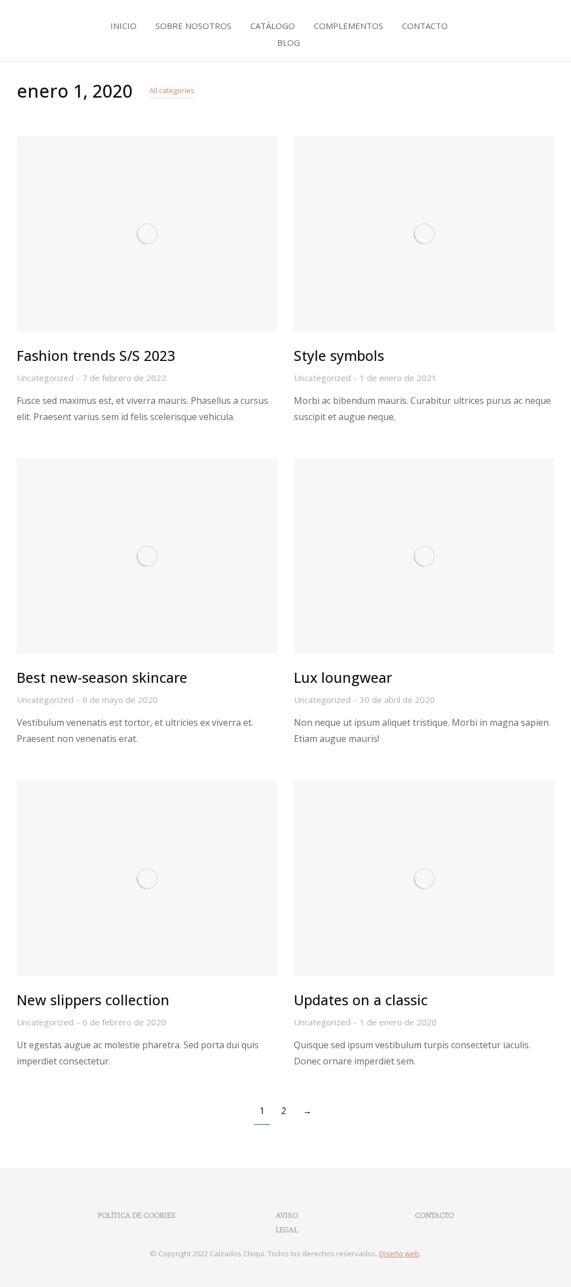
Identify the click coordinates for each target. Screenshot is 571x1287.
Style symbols (339, 355)
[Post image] (147, 234)
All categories (172, 90)
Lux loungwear (343, 677)
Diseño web (399, 1254)
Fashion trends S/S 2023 (96, 355)
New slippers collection (93, 999)
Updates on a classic (361, 999)
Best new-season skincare (102, 677)
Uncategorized (45, 377)
